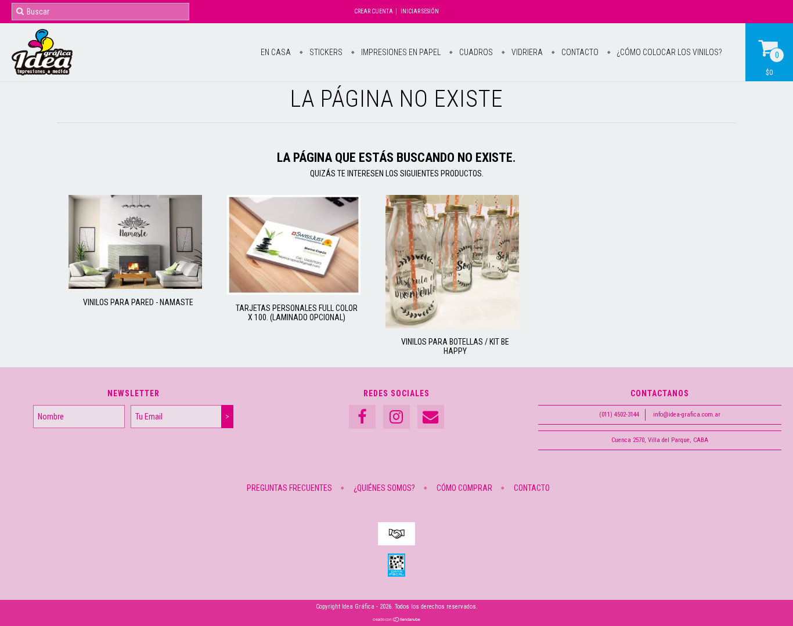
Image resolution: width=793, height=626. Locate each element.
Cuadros (475, 52)
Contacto (579, 52)
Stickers (325, 52)
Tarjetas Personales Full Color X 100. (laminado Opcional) (297, 312)
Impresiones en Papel (400, 52)
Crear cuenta (373, 11)
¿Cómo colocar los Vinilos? (668, 52)
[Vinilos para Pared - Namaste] (135, 286)
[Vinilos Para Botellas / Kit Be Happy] (452, 325)
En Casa (276, 52)
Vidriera (526, 52)
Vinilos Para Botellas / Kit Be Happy (455, 346)
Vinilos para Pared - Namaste (138, 302)
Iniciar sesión (420, 11)
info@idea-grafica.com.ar (686, 414)
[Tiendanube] (396, 620)
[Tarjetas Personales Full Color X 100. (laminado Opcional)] (294, 291)
